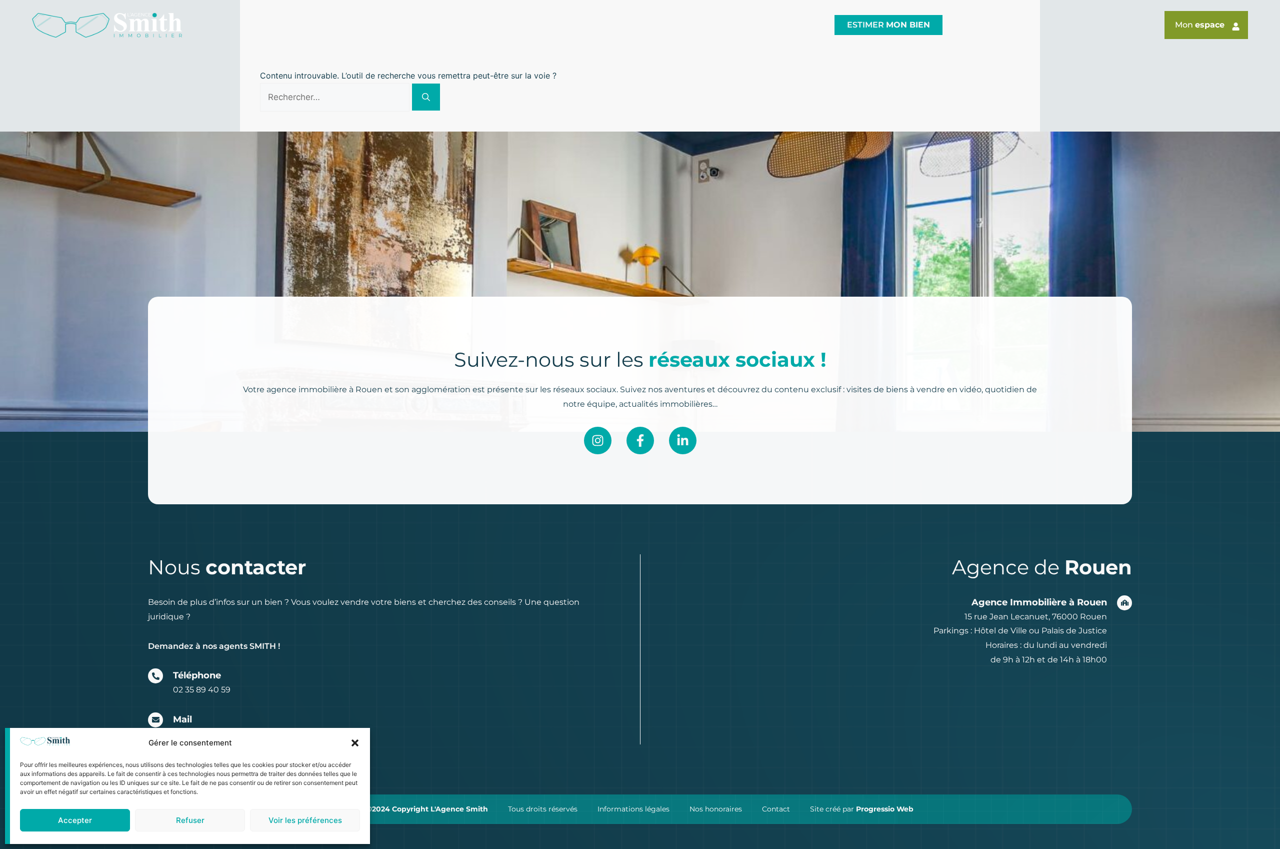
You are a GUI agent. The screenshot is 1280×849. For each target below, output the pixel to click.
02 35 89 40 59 (201, 689)
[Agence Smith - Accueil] (107, 25)
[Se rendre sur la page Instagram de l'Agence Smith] (598, 440)
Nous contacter (777, 25)
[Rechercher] (426, 97)
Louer (693, 25)
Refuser (190, 820)
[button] (355, 743)
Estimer (888, 25)
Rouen (424, 25)
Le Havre (479, 25)
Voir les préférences (305, 820)
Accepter (75, 820)
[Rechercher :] (336, 97)
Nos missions (547, 25)
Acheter (628, 25)
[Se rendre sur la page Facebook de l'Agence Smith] (640, 440)
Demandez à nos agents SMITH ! (214, 646)
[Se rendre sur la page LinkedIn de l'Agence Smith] (682, 440)
